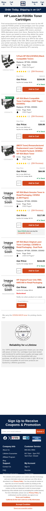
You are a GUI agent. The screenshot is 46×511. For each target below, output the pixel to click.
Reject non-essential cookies (23, 508)
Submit (21, 305)
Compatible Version (24, 233)
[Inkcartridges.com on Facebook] (5, 439)
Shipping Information (10, 474)
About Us (6, 450)
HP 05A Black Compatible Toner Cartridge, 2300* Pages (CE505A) (30, 101)
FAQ (4, 470)
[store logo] (23, 4)
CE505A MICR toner (19, 315)
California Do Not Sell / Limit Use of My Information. (23, 500)
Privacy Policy (18, 481)
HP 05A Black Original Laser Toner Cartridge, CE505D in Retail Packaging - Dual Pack (29, 244)
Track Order (29, 474)
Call (11, 2)
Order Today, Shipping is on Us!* (23, 9)
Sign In (27, 467)
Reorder (28, 470)
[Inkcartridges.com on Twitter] (10, 439)
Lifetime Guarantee (10, 453)
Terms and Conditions (23, 497)
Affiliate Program (9, 457)
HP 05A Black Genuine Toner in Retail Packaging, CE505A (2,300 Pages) (30, 195)
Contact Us (7, 467)
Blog (4, 461)
